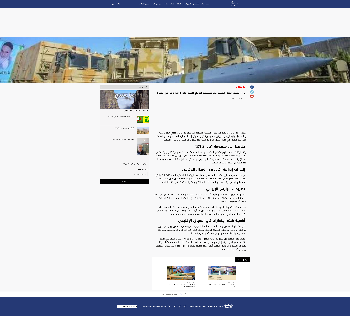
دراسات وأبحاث (205, 4)
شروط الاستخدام (212, 306)
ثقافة (179, 4)
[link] (169, 306)
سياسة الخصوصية (200, 306)
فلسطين (196, 4)
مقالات (165, 4)
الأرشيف (191, 306)
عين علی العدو (156, 4)
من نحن (221, 306)
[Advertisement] (175, 22)
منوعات (172, 4)
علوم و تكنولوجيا (144, 4)
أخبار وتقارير (187, 4)
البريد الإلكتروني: (142, 169)
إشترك (124, 181)
